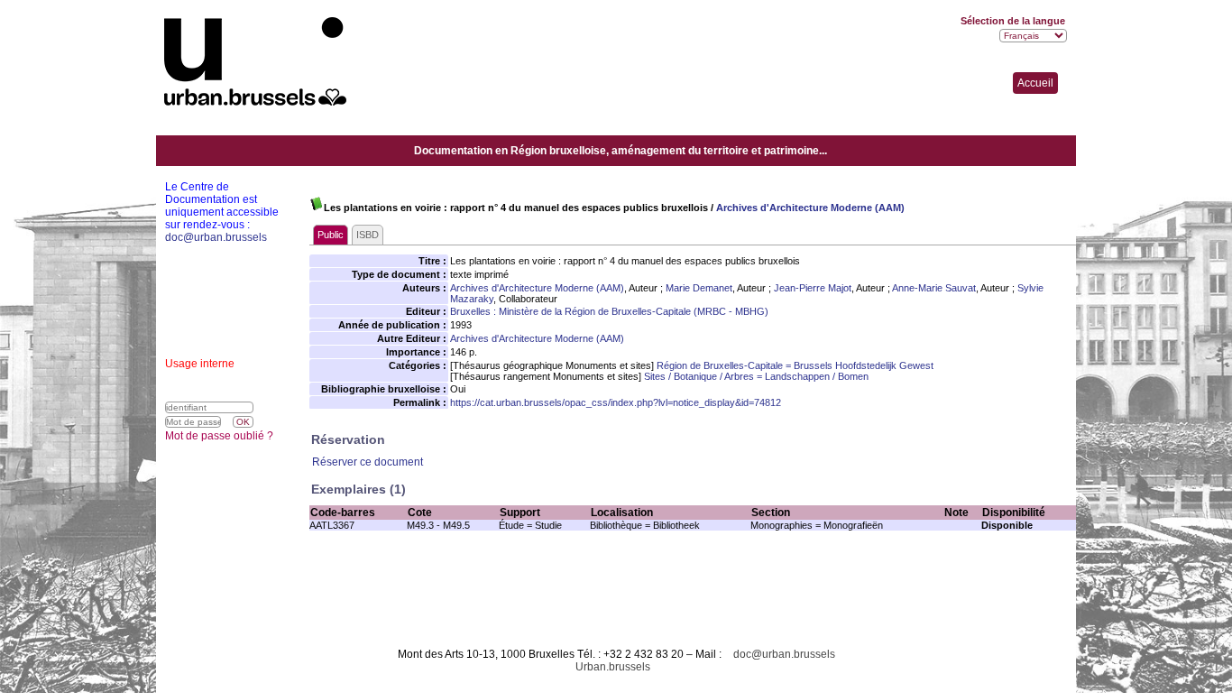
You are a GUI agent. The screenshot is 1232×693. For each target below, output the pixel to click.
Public (330, 234)
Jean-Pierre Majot (812, 287)
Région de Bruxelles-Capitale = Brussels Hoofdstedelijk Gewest (795, 365)
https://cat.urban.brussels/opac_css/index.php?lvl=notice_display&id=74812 (615, 402)
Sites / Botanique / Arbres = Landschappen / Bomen (756, 376)
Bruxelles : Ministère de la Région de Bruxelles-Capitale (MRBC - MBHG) (609, 311)
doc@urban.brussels (784, 654)
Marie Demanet (699, 287)
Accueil (1035, 83)
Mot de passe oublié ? (219, 436)
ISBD (367, 234)
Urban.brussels (612, 667)
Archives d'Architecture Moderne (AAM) (810, 207)
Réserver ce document (367, 462)
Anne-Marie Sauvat (934, 287)
